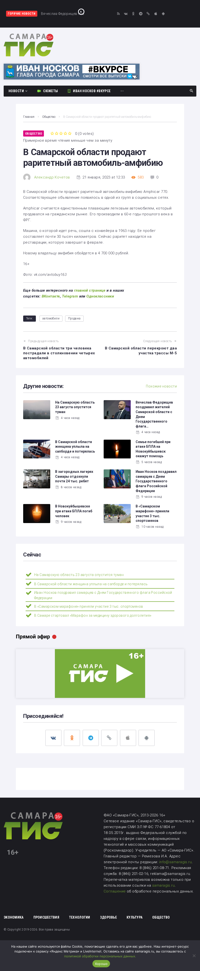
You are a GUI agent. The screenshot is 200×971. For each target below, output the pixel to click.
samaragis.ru (163, 885)
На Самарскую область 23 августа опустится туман (75, 407)
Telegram (70, 296)
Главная (28, 117)
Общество (48, 117)
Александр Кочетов (52, 177)
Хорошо (101, 964)
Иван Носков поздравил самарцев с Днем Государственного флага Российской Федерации (156, 481)
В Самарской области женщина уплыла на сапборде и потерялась (75, 446)
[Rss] (118, 14)
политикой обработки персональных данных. (100, 956)
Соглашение (115, 891)
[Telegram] (141, 14)
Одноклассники (100, 296)
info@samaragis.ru (175, 862)
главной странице (90, 290)
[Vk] (126, 14)
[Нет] (193, 955)
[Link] (148, 14)
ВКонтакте (51, 296)
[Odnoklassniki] (133, 14)
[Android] (163, 14)
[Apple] (156, 14)
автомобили (51, 318)
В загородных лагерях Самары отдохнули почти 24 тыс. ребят (74, 476)
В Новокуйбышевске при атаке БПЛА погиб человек (73, 511)
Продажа (74, 318)
